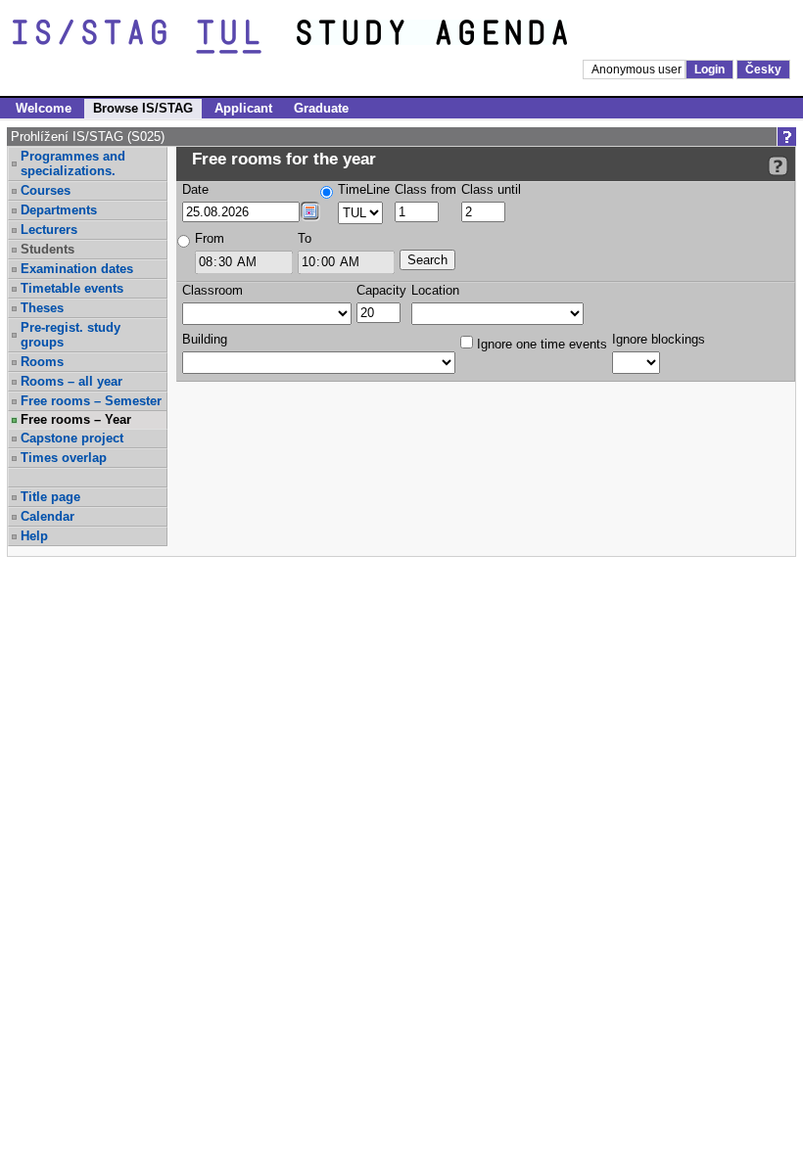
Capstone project (72, 438)
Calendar (47, 516)
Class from (425, 189)
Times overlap (64, 457)
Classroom (212, 290)
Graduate (321, 108)
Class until (491, 189)
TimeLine (364, 189)
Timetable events (72, 288)
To (304, 238)
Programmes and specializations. (73, 163)
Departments (59, 210)
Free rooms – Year (76, 419)
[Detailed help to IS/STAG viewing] (778, 166)
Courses (46, 190)
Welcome (43, 108)
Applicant (243, 108)
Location (435, 290)
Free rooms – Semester (91, 400)
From (209, 238)
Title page (50, 496)
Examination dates (77, 268)
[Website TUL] (155, 37)
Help (34, 536)
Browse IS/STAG (143, 108)
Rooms (42, 361)
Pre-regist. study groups (70, 334)
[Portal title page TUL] (468, 37)
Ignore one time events (540, 344)
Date (195, 189)
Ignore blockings (658, 339)
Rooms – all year (71, 381)
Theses (42, 307)
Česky (763, 69)
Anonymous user (638, 69)
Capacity (381, 290)
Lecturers (49, 229)
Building (204, 339)
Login (709, 69)
